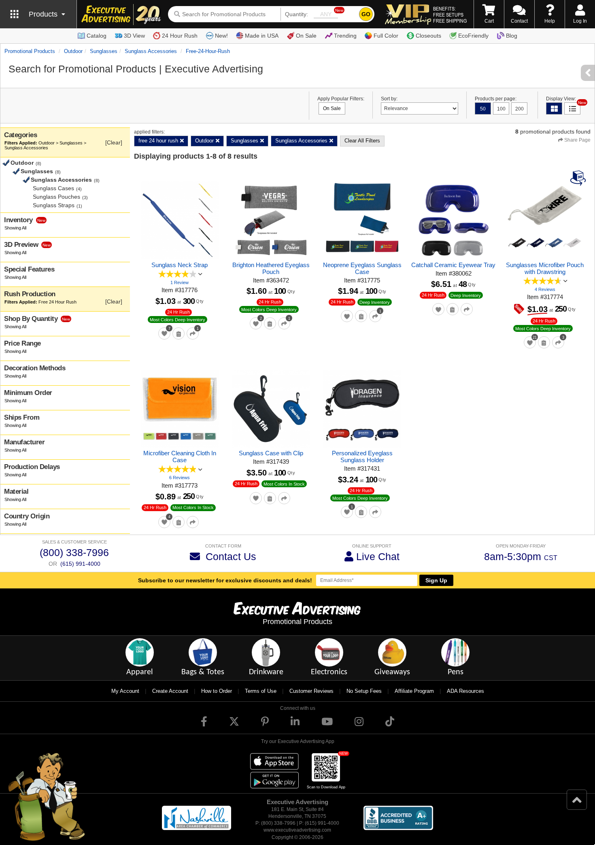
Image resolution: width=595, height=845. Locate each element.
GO (365, 14)
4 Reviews (545, 289)
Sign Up (436, 580)
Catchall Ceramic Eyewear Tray (453, 264)
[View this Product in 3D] (579, 177)
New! (221, 35)
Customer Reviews (311, 691)
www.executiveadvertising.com (297, 830)
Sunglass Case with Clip (271, 453)
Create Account (170, 691)
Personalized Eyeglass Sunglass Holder (362, 456)
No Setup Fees (364, 691)
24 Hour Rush (180, 35)
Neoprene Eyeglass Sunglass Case (362, 268)
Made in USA (261, 35)
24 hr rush (178, 312)
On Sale (306, 35)
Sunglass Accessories (151, 51)
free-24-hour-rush (208, 51)
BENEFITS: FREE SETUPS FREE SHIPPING (450, 14)
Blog (511, 35)
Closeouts (428, 35)
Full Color (386, 35)
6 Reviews (179, 477)
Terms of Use (260, 691)
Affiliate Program (414, 691)
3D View (134, 35)
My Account (125, 691)
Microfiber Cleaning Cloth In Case (179, 456)
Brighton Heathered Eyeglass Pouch (271, 268)
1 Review (179, 282)
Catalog (96, 35)
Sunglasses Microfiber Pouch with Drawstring (545, 268)
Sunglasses (103, 51)
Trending (345, 35)
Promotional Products (29, 51)
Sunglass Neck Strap (179, 264)
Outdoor (73, 51)
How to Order (216, 691)
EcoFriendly (473, 35)
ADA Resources (465, 691)
